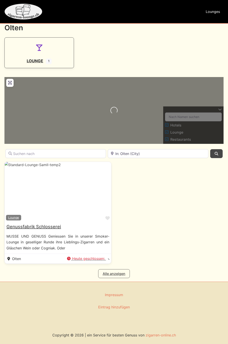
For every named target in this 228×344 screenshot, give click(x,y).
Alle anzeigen (114, 273)
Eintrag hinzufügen (114, 307)
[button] (88, 259)
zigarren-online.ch (161, 335)
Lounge (13, 217)
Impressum (114, 295)
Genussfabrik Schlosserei (33, 226)
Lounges (213, 11)
